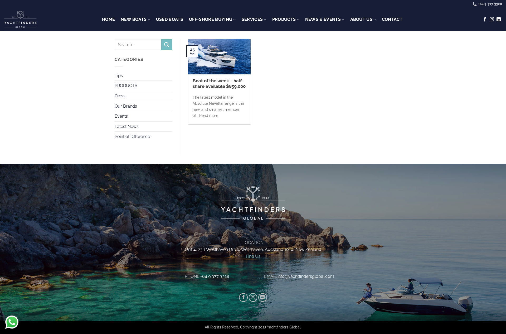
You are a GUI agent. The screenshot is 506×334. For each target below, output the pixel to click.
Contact (392, 19)
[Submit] (166, 44)
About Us (361, 19)
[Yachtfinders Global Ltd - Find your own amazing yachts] (20, 19)
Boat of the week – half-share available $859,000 (219, 83)
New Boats (134, 19)
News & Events (323, 19)
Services (252, 19)
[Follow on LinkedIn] (499, 19)
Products (284, 19)
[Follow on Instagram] (492, 19)
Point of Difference (132, 136)
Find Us (253, 256)
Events (121, 116)
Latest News (127, 126)
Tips (119, 75)
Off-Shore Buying (210, 19)
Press (120, 95)
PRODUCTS (126, 85)
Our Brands (126, 106)
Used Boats (169, 19)
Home (108, 19)
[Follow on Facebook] (485, 19)
